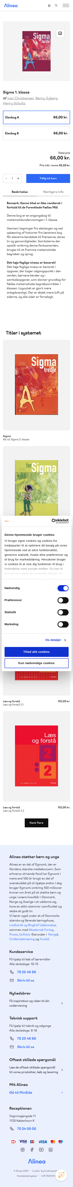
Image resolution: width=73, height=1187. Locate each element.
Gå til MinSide (20, 1092)
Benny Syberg (46, 98)
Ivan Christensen (20, 98)
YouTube (41, 1149)
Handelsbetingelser (27, 1175)
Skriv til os (25, 980)
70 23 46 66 (26, 1038)
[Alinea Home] (36, 1161)
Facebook (32, 1149)
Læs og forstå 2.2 (36, 756)
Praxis (13, 934)
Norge (52, 934)
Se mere (62, 422)
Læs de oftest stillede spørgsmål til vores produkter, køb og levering (33, 1069)
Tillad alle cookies (36, 652)
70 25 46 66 (26, 972)
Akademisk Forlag (41, 930)
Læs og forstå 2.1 (36, 701)
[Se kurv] (49, 5)
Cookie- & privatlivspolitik (45, 1170)
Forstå (44, 939)
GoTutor (25, 934)
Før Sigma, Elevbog (36, 491)
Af (5, 98)
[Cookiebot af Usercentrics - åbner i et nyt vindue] (52, 521)
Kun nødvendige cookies (36, 663)
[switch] (63, 600)
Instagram (22, 1149)
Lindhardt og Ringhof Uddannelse (32, 925)
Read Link (60, 33)
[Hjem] (10, 5)
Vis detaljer (53, 640)
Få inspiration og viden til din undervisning (29, 1003)
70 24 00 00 (26, 1129)
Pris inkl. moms (49, 165)
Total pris (64, 153)
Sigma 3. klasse (36, 385)
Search (56, 5)
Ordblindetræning (22, 939)
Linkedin (50, 1149)
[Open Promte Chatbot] (61, 1175)
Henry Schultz (14, 103)
